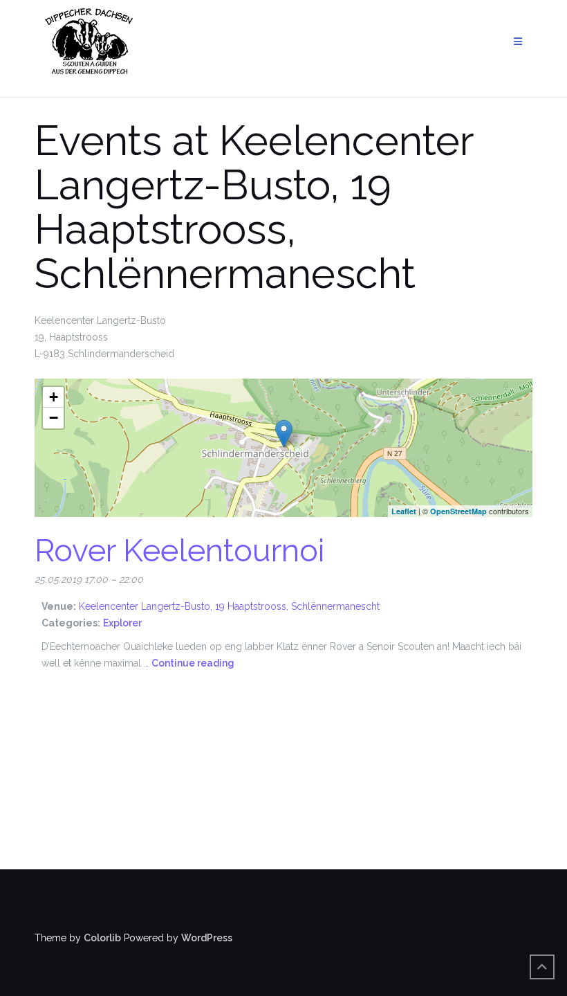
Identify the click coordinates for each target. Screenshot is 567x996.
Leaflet (403, 511)
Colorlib (102, 937)
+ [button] (53, 397)
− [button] (53, 417)
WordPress (206, 937)
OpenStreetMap (458, 511)
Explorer (122, 622)
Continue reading (192, 663)
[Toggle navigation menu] (518, 42)
